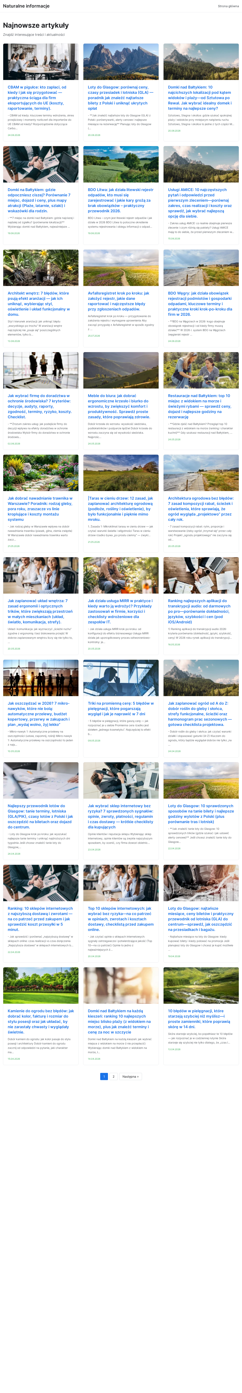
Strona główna (228, 6)
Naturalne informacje (26, 6)
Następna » (131, 1076)
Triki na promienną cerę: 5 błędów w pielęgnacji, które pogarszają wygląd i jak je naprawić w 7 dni (121, 708)
